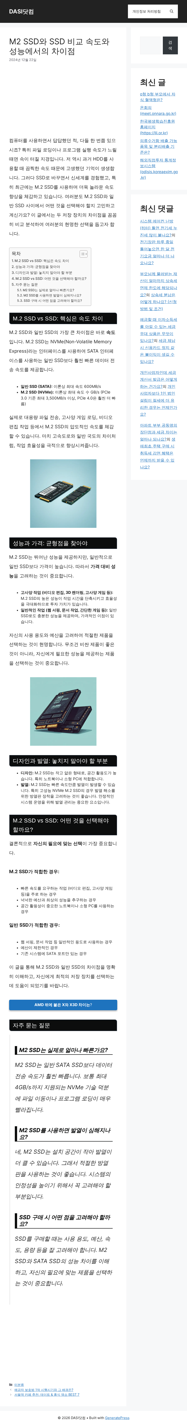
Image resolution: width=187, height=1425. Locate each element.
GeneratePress (117, 1418)
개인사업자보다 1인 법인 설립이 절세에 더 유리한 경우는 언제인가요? (158, 400)
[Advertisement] (63, 102)
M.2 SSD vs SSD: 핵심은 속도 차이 (42, 261)
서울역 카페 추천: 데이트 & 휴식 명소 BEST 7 (46, 1394)
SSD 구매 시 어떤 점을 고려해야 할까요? (53, 300)
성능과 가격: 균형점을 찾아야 (37, 266)
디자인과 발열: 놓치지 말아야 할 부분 (44, 272)
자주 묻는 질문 (27, 284)
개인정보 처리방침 (146, 11)
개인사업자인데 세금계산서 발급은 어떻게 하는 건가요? (158, 379)
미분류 (19, 1385)
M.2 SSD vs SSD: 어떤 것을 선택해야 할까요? (51, 278)
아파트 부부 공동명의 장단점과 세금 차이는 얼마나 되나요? (158, 432)
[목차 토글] (81, 254)
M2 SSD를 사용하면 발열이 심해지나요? (52, 295)
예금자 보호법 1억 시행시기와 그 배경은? (43, 1390)
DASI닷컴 (21, 11)
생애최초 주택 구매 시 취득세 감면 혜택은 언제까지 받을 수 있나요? (157, 453)
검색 (170, 45)
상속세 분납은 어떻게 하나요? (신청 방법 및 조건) (158, 302)
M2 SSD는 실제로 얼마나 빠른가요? (48, 290)
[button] (171, 11)
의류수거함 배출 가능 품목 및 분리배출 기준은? (158, 146)
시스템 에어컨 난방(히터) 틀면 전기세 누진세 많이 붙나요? (158, 228)
